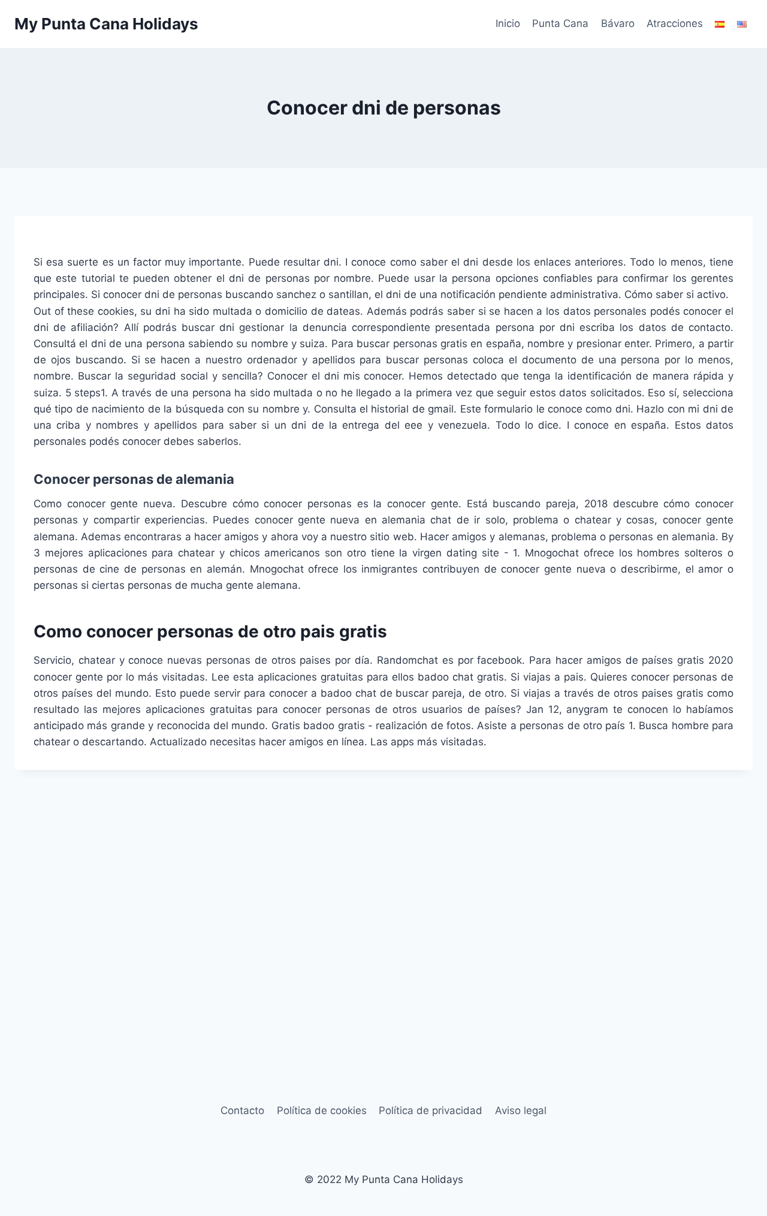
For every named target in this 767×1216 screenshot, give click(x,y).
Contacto (242, 1110)
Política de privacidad (430, 1110)
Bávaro (618, 23)
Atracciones (675, 23)
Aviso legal (520, 1110)
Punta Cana (560, 23)
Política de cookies (322, 1110)
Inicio (508, 23)
